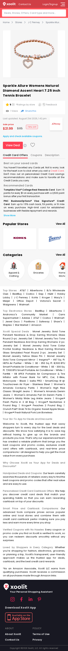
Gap (41, 294)
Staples (7, 325)
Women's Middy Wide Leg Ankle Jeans (27, 398)
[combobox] (35, 13)
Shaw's (58, 321)
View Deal (13, 145)
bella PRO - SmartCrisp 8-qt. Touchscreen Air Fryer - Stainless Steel (34, 382)
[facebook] (21, 599)
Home (6, 22)
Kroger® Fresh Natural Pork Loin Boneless (28, 412)
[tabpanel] (34, 189)
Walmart (24, 304)
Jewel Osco (12, 321)
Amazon (36, 325)
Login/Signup (50, 4)
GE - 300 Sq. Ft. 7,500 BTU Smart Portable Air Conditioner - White (34, 368)
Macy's (58, 297)
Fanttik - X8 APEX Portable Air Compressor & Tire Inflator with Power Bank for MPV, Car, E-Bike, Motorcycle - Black (34, 377)
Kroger (46, 297)
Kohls (35, 297)
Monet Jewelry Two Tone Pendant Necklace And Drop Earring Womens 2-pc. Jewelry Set (34, 342)
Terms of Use (41, 634)
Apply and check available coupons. (23, 136)
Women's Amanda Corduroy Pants (34, 386)
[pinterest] (39, 599)
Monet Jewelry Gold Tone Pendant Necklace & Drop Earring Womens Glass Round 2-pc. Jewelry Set (34, 335)
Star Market (21, 325)
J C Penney (34, 22)
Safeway (44, 321)
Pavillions (29, 321)
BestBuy (17, 294)
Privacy (37, 639)
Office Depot (25, 301)
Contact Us (24, 4)
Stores (18, 22)
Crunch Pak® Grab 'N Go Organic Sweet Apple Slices (33, 409)
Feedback (51, 104)
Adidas (26, 318)
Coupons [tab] (36, 155)
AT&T (23, 290)
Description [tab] (52, 155)
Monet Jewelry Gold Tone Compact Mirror (34, 357)
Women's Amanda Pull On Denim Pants (38, 395)
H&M (50, 294)
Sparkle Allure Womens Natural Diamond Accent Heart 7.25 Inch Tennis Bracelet (53, 22)
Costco (30, 294)
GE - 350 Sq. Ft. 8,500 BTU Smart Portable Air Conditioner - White (34, 364)
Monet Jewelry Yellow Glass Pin (22, 356)
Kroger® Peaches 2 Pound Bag (42, 405)
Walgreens (9, 304)
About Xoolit (13, 634)
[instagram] (12, 599)
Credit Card (57, 170)
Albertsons (36, 290)
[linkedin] (30, 599)
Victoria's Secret (50, 301)
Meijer (6, 301)
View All (60, 224)
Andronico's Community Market (25, 314)
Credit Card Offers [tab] (15, 155)
